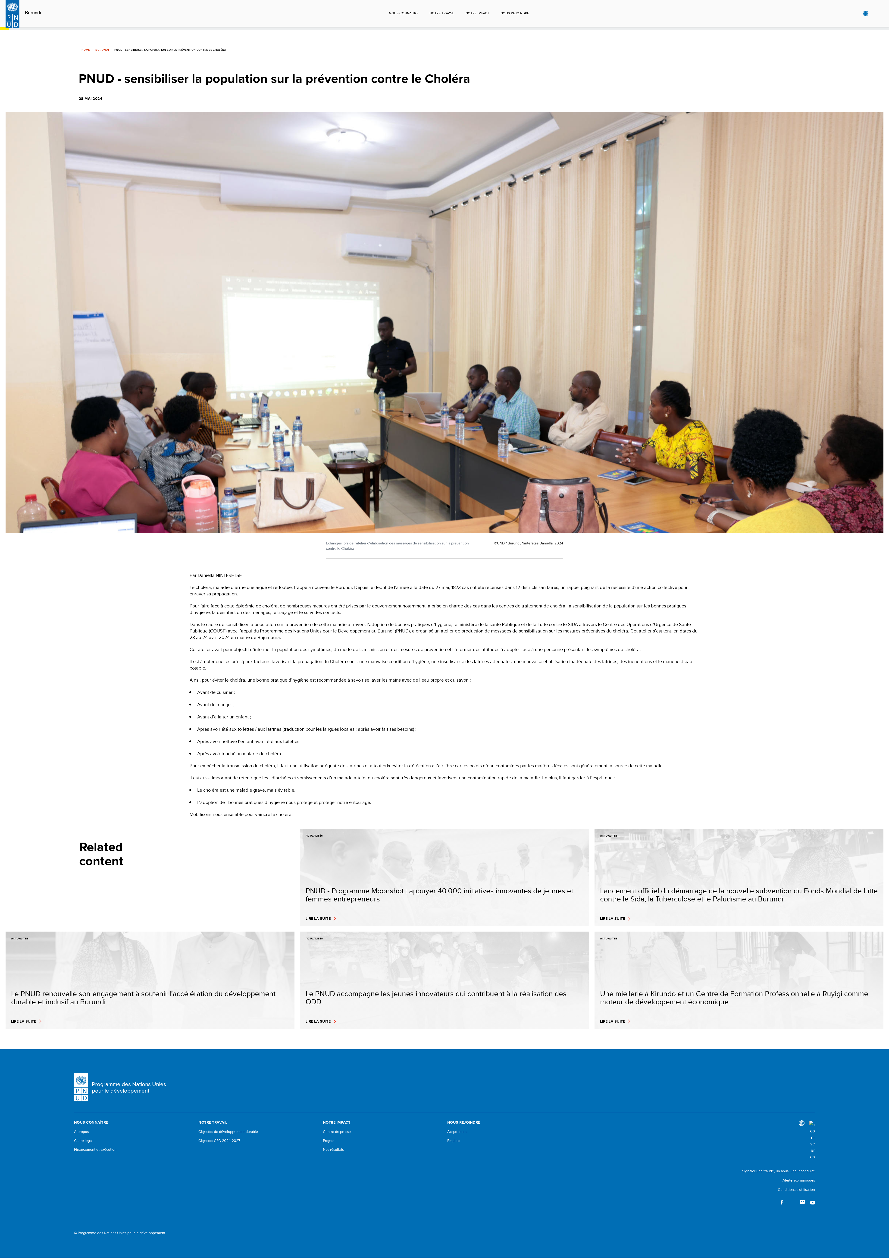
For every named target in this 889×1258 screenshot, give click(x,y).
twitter (792, 1202)
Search (875, 13)
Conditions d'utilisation (796, 1189)
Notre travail (441, 13)
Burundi (33, 13)
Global (865, 13)
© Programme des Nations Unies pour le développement (119, 1233)
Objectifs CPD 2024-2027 (219, 1140)
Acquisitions (457, 1131)
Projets (328, 1140)
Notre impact (477, 13)
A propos (81, 1131)
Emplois (453, 1140)
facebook (782, 1202)
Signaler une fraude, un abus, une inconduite (778, 1171)
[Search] (812, 1140)
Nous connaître (403, 13)
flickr (802, 1202)
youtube (812, 1202)
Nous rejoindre (515, 13)
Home (85, 49)
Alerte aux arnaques (799, 1180)
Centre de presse (337, 1131)
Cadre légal (83, 1140)
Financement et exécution (95, 1149)
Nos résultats (333, 1149)
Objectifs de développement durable (228, 1131)
